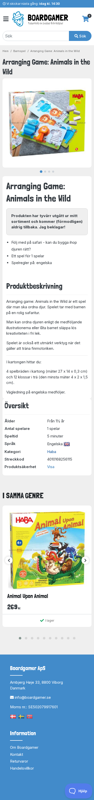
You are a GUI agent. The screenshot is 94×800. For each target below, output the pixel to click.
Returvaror (19, 761)
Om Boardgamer (24, 747)
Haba (51, 451)
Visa (50, 466)
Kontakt (16, 754)
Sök (82, 36)
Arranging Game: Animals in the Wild (55, 51)
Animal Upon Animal (27, 596)
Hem (6, 51)
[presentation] (9, 560)
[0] (85, 19)
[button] (20, 638)
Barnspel (19, 51)
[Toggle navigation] (6, 19)
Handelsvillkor (22, 768)
